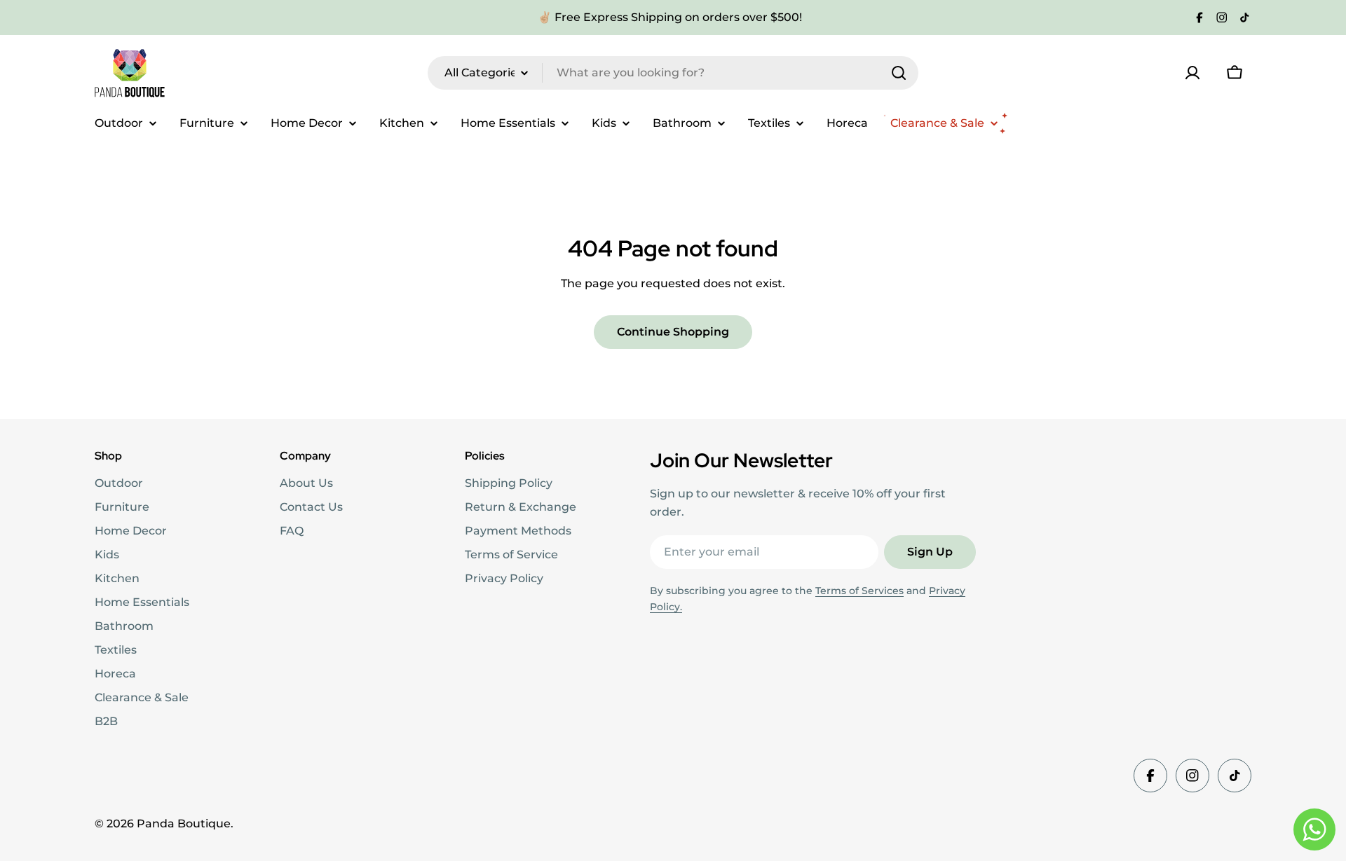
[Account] (1192, 72)
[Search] (898, 72)
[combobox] (673, 73)
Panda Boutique (184, 823)
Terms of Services (859, 590)
